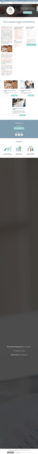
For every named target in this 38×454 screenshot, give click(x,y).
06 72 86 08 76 (4, 0)
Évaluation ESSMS (15, 2)
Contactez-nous (28, 12)
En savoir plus (14, 95)
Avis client (30, 0)
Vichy (15, 47)
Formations (35, 2)
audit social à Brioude (7, 54)
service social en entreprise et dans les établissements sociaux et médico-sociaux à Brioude (6, 59)
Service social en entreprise (24, 2)
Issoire (15, 46)
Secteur (4, 17)
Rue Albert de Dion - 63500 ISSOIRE (13, 0)
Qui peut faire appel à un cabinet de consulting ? (25, 91)
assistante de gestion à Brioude (6, 65)
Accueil (28, 0)
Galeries (33, 0)
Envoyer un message (19, 128)
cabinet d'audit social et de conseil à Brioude (6, 29)
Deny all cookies (18, 452)
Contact (36, 0)
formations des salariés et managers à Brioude (6, 72)
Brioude (7, 17)
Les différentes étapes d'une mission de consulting (18, 109)
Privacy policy (29, 452)
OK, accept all (11, 452)
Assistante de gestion (31, 2)
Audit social (19, 2)
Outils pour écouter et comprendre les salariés (10, 91)
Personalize (24, 452)
